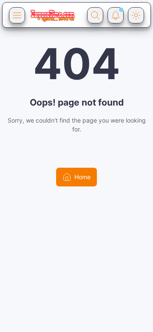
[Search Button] (95, 15)
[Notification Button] (116, 15)
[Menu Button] (17, 15)
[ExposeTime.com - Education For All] (52, 15)
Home (82, 176)
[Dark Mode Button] (136, 15)
